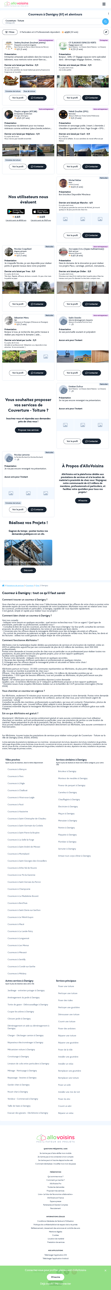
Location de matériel (56, 1238)
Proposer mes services (55, 1190)
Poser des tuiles (65, 1000)
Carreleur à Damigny (67, 792)
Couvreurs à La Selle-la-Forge (21, 839)
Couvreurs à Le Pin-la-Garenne (21, 874)
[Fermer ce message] (105, 1271)
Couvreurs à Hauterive (18, 811)
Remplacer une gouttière (69, 1070)
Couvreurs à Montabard (18, 853)
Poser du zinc (64, 1099)
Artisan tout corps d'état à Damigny (74, 855)
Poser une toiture (66, 986)
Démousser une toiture (68, 1014)
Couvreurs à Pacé (16, 804)
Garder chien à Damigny (19, 1084)
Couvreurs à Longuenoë (18, 938)
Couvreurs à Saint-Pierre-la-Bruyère (24, 832)
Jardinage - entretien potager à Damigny (26, 990)
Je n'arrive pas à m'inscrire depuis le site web (55, 1160)
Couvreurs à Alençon (17, 769)
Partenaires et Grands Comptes (55, 1205)
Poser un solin (64, 1084)
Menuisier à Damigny (67, 820)
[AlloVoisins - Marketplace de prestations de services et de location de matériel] (16, 5)
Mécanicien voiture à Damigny (21, 1049)
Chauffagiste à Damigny (69, 799)
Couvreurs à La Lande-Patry (20, 931)
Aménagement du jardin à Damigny (24, 997)
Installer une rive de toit (69, 1091)
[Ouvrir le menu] (104, 4)
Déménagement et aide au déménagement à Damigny (28, 1027)
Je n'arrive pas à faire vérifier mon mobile (55, 1153)
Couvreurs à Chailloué (17, 790)
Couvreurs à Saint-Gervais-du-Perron (24, 882)
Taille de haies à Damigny (19, 1105)
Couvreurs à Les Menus (18, 945)
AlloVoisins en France (55, 1198)
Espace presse (55, 1201)
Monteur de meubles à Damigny (72, 778)
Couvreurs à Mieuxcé (17, 952)
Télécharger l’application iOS (55, 1255)
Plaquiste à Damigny (67, 834)
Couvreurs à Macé (16, 924)
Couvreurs (30, 585)
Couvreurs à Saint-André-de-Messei (24, 846)
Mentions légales (55, 1231)
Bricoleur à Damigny (67, 771)
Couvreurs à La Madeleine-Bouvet (23, 896)
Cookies (55, 1235)
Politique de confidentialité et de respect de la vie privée (55, 1224)
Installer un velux (65, 1063)
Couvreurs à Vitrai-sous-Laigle (21, 797)
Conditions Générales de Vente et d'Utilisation (55, 1221)
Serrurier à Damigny (67, 848)
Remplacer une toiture (68, 1077)
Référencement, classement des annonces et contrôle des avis (55, 1228)
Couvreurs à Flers (15, 776)
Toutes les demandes (56, 1187)
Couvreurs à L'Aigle (16, 783)
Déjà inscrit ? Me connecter (55, 1283)
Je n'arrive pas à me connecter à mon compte (55, 1157)
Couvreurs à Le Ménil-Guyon (20, 917)
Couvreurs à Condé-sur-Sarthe (21, 966)
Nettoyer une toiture (67, 993)
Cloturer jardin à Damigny (19, 1018)
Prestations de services (15, 585)
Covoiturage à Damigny (18, 1056)
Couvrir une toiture (66, 1021)
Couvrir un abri (64, 1106)
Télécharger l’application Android (55, 1258)
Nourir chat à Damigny (18, 1091)
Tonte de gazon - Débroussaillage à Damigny (28, 1004)
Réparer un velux (65, 1113)
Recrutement (55, 1208)
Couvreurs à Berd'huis (17, 903)
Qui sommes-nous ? (55, 1176)
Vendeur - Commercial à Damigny (23, 1098)
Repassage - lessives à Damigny (22, 1077)
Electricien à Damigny (68, 806)
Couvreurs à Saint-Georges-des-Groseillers (27, 860)
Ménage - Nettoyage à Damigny (22, 1070)
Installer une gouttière (68, 1056)
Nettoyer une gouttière (69, 1007)
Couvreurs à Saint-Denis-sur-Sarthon (24, 910)
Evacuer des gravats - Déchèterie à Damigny (28, 1112)
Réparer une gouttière (68, 1042)
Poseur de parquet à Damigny (71, 785)
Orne (37, 585)
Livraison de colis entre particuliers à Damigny (28, 1063)
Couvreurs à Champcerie (19, 889)
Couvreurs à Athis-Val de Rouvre (22, 867)
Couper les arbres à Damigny (21, 1011)
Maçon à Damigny (66, 813)
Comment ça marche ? (55, 1180)
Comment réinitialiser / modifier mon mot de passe (55, 1164)
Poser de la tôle (65, 1049)
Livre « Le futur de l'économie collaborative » (55, 1194)
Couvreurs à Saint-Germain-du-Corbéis (25, 825)
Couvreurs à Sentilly (16, 959)
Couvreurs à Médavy (17, 973)
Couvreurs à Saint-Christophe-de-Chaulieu (27, 818)
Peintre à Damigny (66, 827)
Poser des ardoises (67, 1028)
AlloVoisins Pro (55, 1183)
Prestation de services (56, 1242)
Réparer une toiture (67, 1035)
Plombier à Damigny (67, 841)
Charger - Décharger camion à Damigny (25, 1035)
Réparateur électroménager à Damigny (25, 1042)
